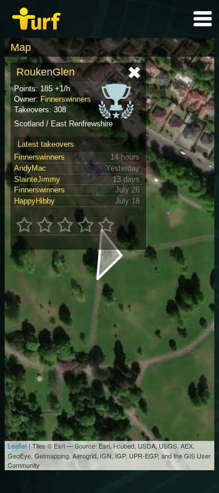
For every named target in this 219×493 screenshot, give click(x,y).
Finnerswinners (65, 99)
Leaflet (17, 445)
